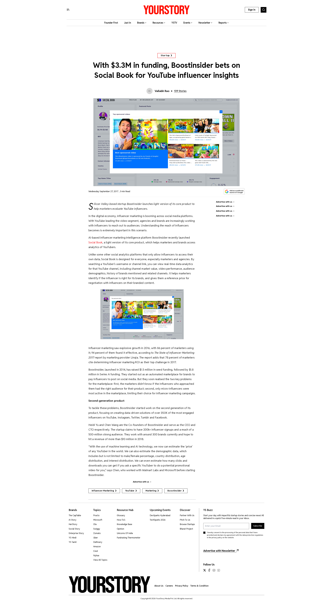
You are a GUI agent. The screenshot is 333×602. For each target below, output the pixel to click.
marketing (151, 490)
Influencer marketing (103, 490)
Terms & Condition (199, 585)
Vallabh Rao (162, 91)
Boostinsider (175, 490)
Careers (169, 585)
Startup (165, 55)
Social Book (95, 242)
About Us (158, 585)
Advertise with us (141, 482)
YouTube (130, 490)
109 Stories (180, 90)
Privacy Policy (181, 585)
